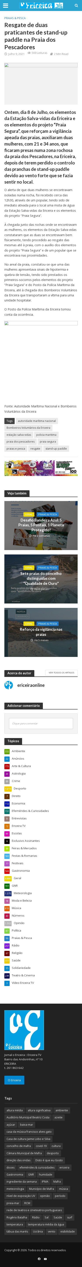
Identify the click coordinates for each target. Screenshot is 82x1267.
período (60, 1196)
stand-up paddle (56, 448)
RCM (27, 1203)
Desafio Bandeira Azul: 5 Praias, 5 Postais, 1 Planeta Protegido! (41, 525)
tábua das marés (17, 1231)
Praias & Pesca (15, 18)
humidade (45, 1174)
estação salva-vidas (19, 435)
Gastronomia (15, 1174)
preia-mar (13, 1203)
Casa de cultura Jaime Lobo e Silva (28, 1139)
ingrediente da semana (22, 1181)
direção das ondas (18, 1160)
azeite (58, 1117)
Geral (29, 514)
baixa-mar (26, 1125)
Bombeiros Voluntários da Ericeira (28, 428)
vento (51, 1231)
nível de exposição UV (21, 1196)
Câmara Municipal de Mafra (24, 1153)
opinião (45, 1196)
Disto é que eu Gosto (49, 1160)
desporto (53, 1153)
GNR (31, 1174)
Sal (47, 1217)
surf (69, 1217)
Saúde (58, 1217)
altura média (15, 1110)
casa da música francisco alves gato (29, 1132)
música (63, 1189)
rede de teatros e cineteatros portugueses (34, 1210)
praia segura (48, 441)
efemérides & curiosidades (36, 1167)
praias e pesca (16, 448)
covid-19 (41, 1146)
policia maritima (46, 435)
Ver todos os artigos (61, 672)
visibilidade (67, 1231)
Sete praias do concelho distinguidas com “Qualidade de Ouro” (41, 578)
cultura (56, 1146)
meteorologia (15, 1189)
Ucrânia (38, 1231)
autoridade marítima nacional (37, 421)
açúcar (11, 1125)
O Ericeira (14, 1080)
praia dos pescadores (21, 441)
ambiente (62, 1110)
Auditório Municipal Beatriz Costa (28, 1117)
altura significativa (39, 1110)
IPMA (45, 1181)
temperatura (15, 1224)
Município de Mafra (41, 1189)
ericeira (64, 1167)
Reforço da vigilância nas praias (41, 631)
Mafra (57, 1181)
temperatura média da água (46, 1224)
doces (10, 1167)
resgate (35, 448)
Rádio (36, 1217)
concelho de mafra (19, 1146)
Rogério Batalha (17, 1217)
